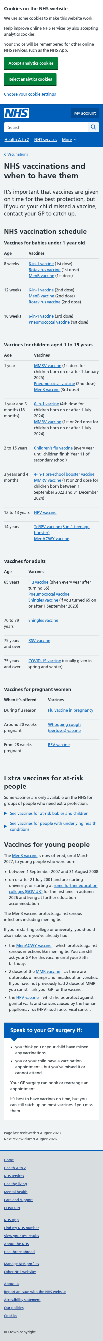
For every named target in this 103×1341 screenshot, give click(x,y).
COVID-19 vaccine (44, 660)
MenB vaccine (41, 275)
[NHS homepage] (16, 113)
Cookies (10, 1316)
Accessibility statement (22, 1300)
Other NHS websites (20, 1272)
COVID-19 (12, 1208)
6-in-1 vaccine (41, 263)
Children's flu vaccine (53, 448)
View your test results (21, 1236)
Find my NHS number (21, 1228)
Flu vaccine (38, 582)
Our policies (14, 1308)
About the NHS (16, 1244)
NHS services (45, 139)
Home (9, 1160)
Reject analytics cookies (30, 79)
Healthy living (15, 1184)
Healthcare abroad (19, 1252)
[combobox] (46, 127)
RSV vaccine (39, 640)
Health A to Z (16, 139)
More (69, 141)
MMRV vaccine (47, 365)
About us (11, 1284)
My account (85, 113)
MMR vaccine (48, 971)
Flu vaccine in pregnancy (70, 710)
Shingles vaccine (43, 600)
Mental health (16, 1192)
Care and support (18, 1200)
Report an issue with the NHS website (35, 1292)
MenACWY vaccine (51, 538)
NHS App (11, 1220)
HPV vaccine (45, 512)
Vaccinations (18, 154)
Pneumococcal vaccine (49, 322)
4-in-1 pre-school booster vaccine (64, 474)
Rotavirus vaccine (44, 269)
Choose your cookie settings (30, 94)
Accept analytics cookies (31, 63)
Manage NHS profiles (21, 1264)
